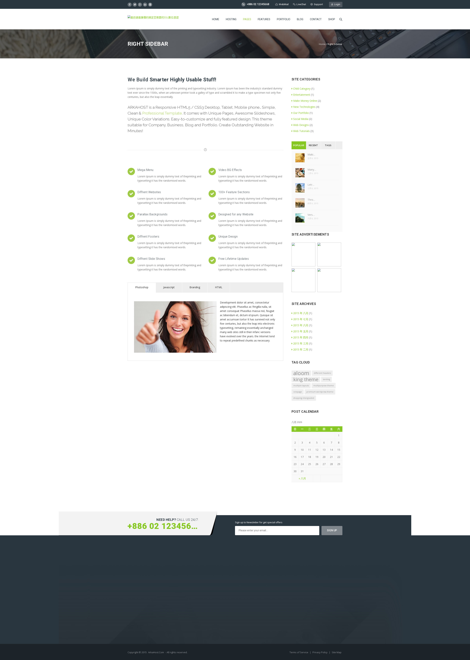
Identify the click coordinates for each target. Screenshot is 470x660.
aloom (301, 373)
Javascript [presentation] (169, 287)
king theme (305, 379)
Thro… (311, 199)
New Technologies (304, 107)
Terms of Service (299, 652)
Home (215, 19)
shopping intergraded (303, 398)
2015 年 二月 (300, 349)
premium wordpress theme (319, 391)
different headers (322, 373)
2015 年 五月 (300, 331)
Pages (247, 19)
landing (326, 379)
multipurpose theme (323, 385)
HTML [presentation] (218, 287)
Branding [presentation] (194, 287)
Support (318, 4)
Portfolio (283, 19)
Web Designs (301, 125)
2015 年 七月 (300, 319)
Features (264, 19)
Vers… (311, 214)
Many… (312, 169)
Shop (331, 19)
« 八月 (302, 478)
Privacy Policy (320, 652)
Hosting (231, 19)
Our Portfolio (301, 113)
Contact (316, 19)
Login (336, 4)
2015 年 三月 (300, 343)
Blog (300, 19)
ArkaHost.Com (156, 652)
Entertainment (301, 94)
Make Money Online (305, 100)
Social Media (300, 119)
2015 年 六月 (300, 325)
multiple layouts (301, 385)
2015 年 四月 (300, 337)
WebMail (284, 4)
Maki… (311, 154)
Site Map (336, 652)
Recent (313, 145)
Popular (298, 145)
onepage (297, 391)
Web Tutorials (301, 131)
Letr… (311, 184)
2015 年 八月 (300, 313)
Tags (328, 145)
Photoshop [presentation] (141, 287)
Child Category (301, 88)
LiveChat (301, 4)
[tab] (142, 288)
